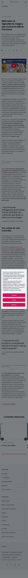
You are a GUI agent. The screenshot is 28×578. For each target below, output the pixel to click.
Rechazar (14, 304)
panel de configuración (18, 287)
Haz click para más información (12, 281)
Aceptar (14, 300)
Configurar (14, 295)
